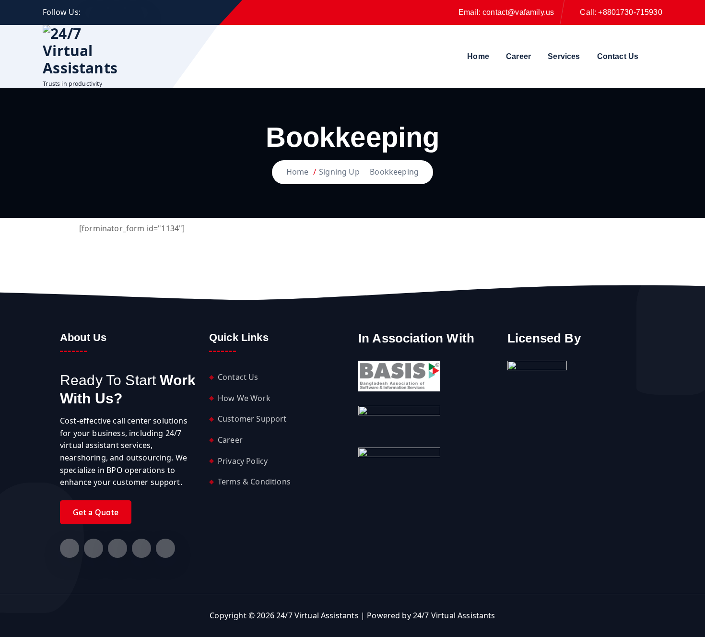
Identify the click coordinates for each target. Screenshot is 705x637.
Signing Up (339, 171)
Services (564, 56)
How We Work (244, 398)
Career (518, 56)
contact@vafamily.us (518, 12)
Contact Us (618, 56)
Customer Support (252, 418)
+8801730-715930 (630, 12)
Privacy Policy (243, 461)
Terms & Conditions (254, 481)
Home (478, 56)
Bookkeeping (394, 171)
